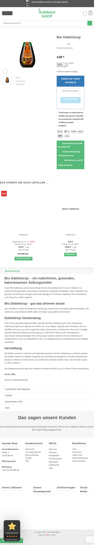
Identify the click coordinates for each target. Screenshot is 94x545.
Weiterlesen (70, 254)
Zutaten (8, 395)
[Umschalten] (2, 271)
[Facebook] (84, 522)
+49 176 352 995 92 (10, 470)
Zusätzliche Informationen (17, 389)
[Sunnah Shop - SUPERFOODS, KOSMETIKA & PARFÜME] (47, 13)
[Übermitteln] (89, 23)
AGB (74, 449)
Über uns (53, 449)
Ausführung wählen (23, 258)
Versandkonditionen (33, 452)
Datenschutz (77, 455)
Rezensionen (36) (13, 401)
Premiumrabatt (55, 459)
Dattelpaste (23, 235)
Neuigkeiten (54, 455)
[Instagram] (84, 507)
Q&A (7, 408)
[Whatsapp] (84, 500)
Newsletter (53, 462)
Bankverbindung (31, 455)
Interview (53, 452)
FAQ (27, 461)
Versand (64, 66)
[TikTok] (84, 514)
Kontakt (28, 458)
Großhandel (54, 465)
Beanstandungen (79, 461)
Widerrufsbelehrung (80, 458)
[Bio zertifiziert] (62, 496)
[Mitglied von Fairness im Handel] (61, 505)
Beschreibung (12, 271)
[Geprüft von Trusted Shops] (72, 496)
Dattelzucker (70, 235)
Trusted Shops (41, 430)
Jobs (51, 468)
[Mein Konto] (85, 13)
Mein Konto (29, 449)
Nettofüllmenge (23, 254)
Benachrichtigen (70, 100)
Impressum (77, 452)
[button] (7, 13)
